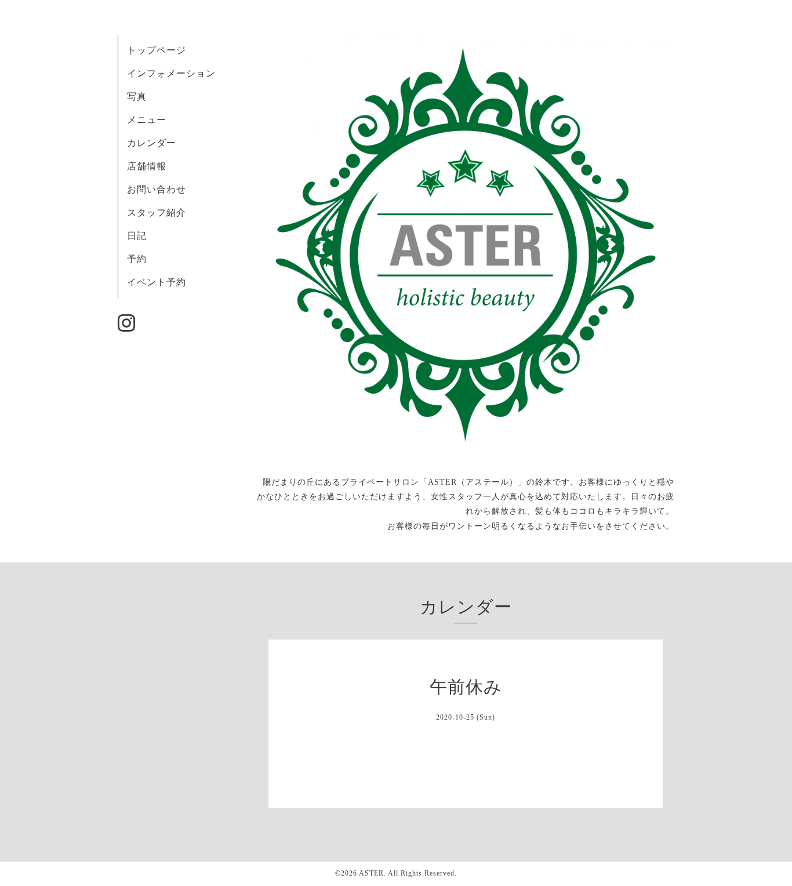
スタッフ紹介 (156, 212)
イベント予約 (156, 282)
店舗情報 (146, 166)
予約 (137, 259)
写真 (137, 96)
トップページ (156, 50)
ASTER (371, 873)
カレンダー (151, 143)
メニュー (146, 120)
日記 (137, 236)
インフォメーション (171, 73)
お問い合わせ (156, 189)
